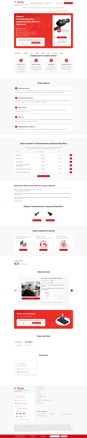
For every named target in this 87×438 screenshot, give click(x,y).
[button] (72, 290)
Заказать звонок (69, 3)
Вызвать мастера (31, 298)
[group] (18, 343)
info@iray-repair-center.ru (22, 400)
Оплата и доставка (40, 389)
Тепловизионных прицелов (66, 413)
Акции (48, 53)
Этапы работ (25, 53)
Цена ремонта (38, 7)
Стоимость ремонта (40, 387)
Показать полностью (18, 200)
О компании (25, 7)
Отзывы (52, 7)
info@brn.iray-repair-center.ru (25, 368)
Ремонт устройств (32, 7)
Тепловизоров (51, 413)
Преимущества (17, 53)
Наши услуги (39, 398)
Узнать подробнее (23, 249)
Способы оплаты (40, 403)
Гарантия (37, 53)
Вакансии (44, 7)
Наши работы (54, 53)
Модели (43, 53)
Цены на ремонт (61, 37)
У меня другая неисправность (43, 176)
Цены (32, 53)
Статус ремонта (60, 3)
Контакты (48, 7)
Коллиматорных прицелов (42, 415)
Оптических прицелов (41, 413)
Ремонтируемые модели (41, 396)
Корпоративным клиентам (59, 7)
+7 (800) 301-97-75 (49, 2)
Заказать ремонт (37, 220)
